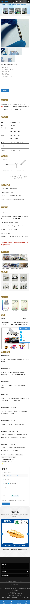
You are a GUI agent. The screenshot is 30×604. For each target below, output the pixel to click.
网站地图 (15, 581)
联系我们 (24, 581)
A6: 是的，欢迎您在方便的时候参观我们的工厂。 (12, 424)
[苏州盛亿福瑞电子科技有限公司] (4, 2)
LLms (20, 597)
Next (28, 534)
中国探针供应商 (18, 454)
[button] (14, 12)
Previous (2, 534)
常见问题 (20, 581)
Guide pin (4, 457)
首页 (5, 15)
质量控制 (10, 581)
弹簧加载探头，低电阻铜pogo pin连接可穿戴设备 (15, 549)
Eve (23, 334)
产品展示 (5, 581)
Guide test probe (11, 457)
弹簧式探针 (11, 454)
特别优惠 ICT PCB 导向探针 (13, 475)
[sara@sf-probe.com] (2, 463)
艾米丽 (23, 340)
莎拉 (23, 331)
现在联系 (5, 90)
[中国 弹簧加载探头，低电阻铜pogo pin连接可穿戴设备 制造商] (15, 533)
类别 (8, 15)
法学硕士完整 (25, 597)
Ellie (23, 337)
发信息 (6, 503)
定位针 (11, 15)
